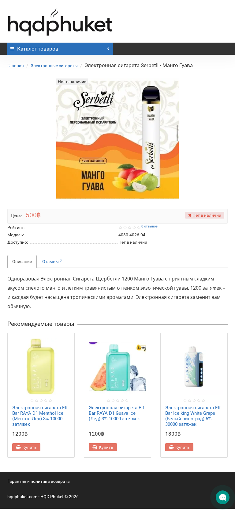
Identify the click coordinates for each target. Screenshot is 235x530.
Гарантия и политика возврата (38, 481)
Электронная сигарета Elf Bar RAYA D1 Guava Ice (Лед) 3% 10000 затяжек (116, 413)
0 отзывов (149, 226)
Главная (15, 65)
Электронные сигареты (54, 65)
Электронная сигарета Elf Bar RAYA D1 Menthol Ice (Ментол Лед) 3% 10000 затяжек (40, 416)
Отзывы (52, 261)
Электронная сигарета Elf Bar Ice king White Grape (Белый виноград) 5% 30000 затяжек (193, 416)
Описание (22, 261)
